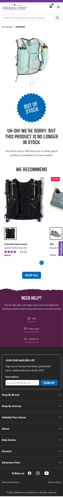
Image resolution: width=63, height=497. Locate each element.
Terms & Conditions (10, 482)
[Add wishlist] (42, 179)
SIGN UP (49, 383)
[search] (57, 18)
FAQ (34, 318)
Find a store (33, 328)
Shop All (31, 275)
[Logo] (14, 7)
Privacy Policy (54, 482)
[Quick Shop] (41, 263)
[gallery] (31, 61)
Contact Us (34, 339)
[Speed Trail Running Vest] (24, 200)
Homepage (7, 26)
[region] (29, 473)
